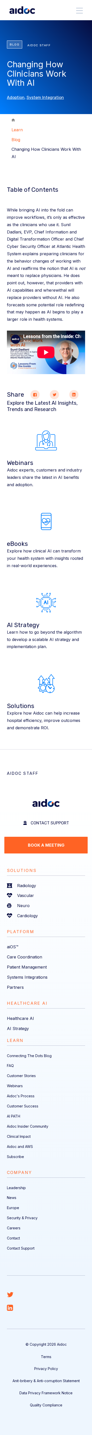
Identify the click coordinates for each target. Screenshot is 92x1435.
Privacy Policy (46, 1368)
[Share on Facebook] (35, 394)
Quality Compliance (46, 1405)
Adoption (16, 97)
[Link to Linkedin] (46, 1307)
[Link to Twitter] (46, 1294)
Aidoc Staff (39, 45)
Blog (16, 139)
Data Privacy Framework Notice (46, 1393)
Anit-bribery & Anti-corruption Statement (46, 1381)
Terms (46, 1357)
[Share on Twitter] (54, 394)
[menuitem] (46, 886)
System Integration (45, 97)
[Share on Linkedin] (73, 394)
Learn (17, 129)
